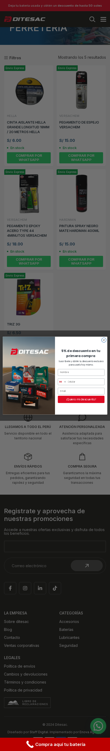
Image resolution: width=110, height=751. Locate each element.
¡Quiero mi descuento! (81, 399)
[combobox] (62, 382)
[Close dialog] (103, 340)
